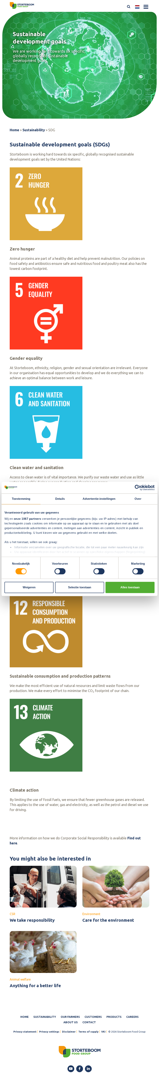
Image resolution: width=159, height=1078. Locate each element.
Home (14, 130)
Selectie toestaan (79, 587)
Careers (132, 1016)
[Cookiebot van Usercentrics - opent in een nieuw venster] (138, 487)
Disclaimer (69, 1031)
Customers (93, 1016)
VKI (103, 1031)
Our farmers (70, 1016)
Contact (89, 1022)
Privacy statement (24, 1031)
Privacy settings (49, 1031)
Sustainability (33, 130)
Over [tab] (138, 498)
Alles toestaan (130, 587)
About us (70, 1022)
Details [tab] (60, 498)
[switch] (60, 571)
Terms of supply (88, 1031)
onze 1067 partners (27, 518)
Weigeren (29, 587)
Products (114, 1016)
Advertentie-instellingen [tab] (99, 498)
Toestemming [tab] (21, 498)
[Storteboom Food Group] (22, 5)
